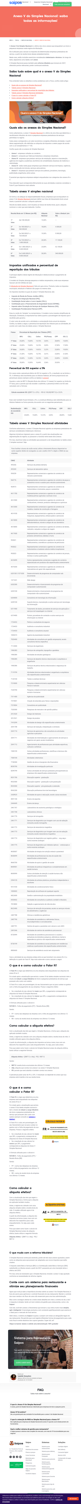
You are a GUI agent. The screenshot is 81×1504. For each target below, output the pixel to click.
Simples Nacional (23, 2)
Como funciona (30, 1455)
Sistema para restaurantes (46, 1447)
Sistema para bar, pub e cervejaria (48, 1490)
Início (11, 40)
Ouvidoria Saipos (31, 1473)
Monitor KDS (62, 1455)
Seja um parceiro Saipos (31, 1470)
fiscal (17, 40)
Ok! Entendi (73, 1498)
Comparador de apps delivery (64, 1459)
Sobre (27, 1446)
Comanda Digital (63, 1452)
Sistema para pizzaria (48, 1459)
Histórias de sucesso (32, 1449)
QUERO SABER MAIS (23, 1363)
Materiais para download (30, 1459)
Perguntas (29, 1463)
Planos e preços (30, 1452)
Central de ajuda (31, 1466)
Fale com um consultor (62, 4)
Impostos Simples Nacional (43, 2)
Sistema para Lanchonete (46, 1472)
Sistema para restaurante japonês (48, 1468)
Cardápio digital (63, 1446)
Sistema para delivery (48, 1451)
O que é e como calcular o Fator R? (24, 95)
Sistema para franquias (46, 1455)
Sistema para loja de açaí (48, 1485)
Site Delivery (61, 1449)
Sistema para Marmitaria (46, 1480)
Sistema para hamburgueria (46, 1463)
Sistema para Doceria (48, 1476)
